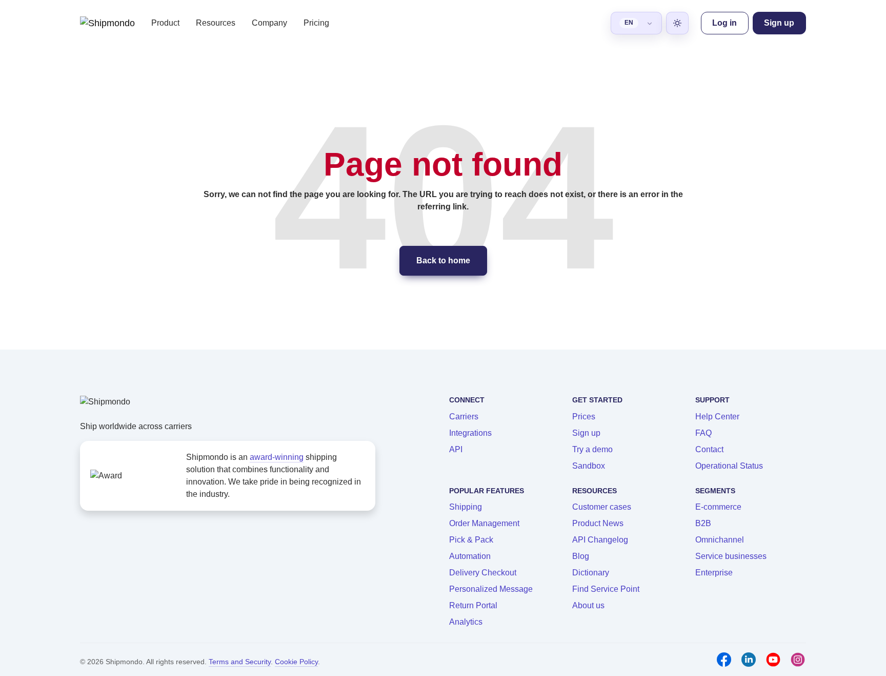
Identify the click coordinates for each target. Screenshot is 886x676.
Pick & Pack (471, 539)
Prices (583, 416)
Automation (470, 556)
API (455, 449)
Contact (709, 449)
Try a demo (592, 449)
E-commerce (718, 507)
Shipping (465, 507)
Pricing (316, 22)
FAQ (703, 433)
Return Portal (473, 605)
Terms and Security (240, 662)
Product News (597, 523)
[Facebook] (724, 659)
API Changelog (600, 539)
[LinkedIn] (748, 659)
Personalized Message (491, 589)
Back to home (443, 260)
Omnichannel (719, 539)
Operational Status (729, 465)
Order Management (484, 523)
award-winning (277, 457)
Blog (580, 556)
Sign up (586, 433)
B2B (703, 523)
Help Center (717, 416)
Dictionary (590, 572)
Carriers (463, 416)
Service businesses (731, 556)
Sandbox (588, 465)
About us (588, 605)
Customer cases (601, 507)
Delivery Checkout (482, 572)
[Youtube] (773, 659)
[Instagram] (798, 659)
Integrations (470, 433)
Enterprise (714, 572)
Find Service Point (605, 589)
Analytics (465, 621)
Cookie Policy (296, 662)
